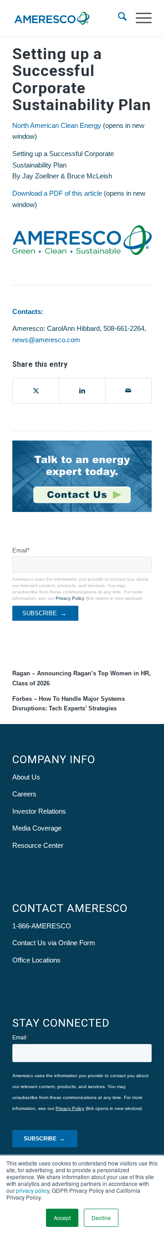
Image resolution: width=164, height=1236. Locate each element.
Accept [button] (62, 1217)
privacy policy (32, 1190)
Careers (24, 794)
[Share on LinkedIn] (82, 390)
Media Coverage (37, 828)
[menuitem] (118, 18)
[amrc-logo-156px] (68, 18)
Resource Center (37, 845)
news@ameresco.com (46, 340)
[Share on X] (36, 390)
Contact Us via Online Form (53, 943)
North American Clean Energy (56, 125)
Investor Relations (39, 811)
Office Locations (36, 960)
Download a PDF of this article (57, 193)
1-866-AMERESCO (41, 926)
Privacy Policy (70, 598)
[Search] (118, 18)
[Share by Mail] (128, 390)
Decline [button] (101, 1217)
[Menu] (139, 18)
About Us (26, 777)
